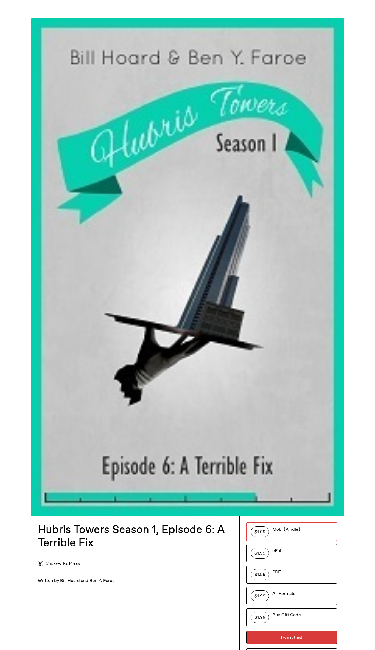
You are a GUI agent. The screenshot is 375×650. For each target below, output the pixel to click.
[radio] (291, 532)
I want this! (291, 637)
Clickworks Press (63, 563)
